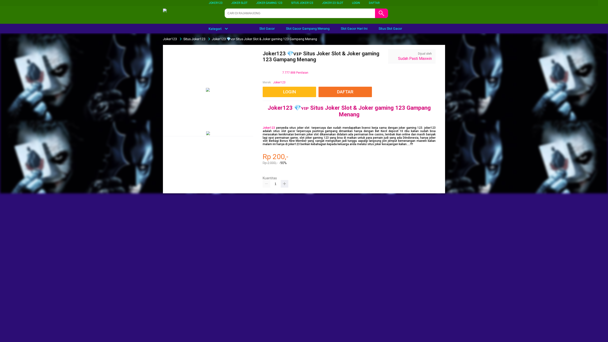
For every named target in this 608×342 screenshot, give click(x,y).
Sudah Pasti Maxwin (415, 58)
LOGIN (356, 3)
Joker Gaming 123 (269, 3)
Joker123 (216, 3)
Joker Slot (239, 3)
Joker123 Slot (332, 3)
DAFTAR (374, 3)
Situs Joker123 (302, 3)
